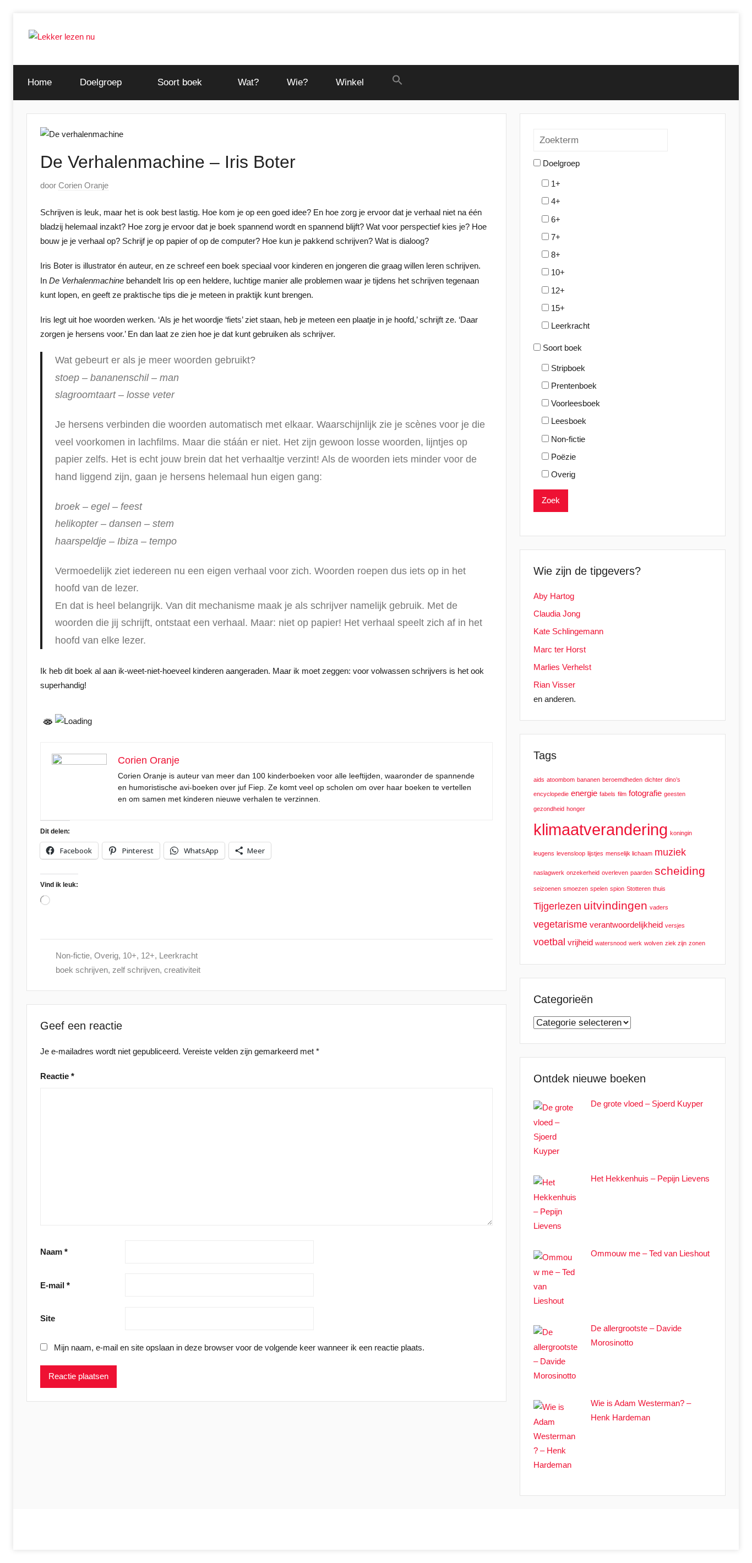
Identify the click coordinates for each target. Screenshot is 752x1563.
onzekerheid (583, 872)
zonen (697, 943)
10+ (130, 955)
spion (617, 888)
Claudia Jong (556, 613)
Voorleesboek (574, 403)
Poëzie (562, 456)
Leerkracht (178, 955)
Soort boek (179, 82)
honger (575, 808)
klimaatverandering (600, 829)
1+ (554, 183)
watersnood (610, 943)
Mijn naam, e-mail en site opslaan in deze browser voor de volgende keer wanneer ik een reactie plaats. (239, 1347)
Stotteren (638, 888)
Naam (54, 1251)
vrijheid (580, 942)
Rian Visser (554, 684)
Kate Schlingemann (568, 631)
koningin (681, 833)
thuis (659, 888)
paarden (641, 872)
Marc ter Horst (559, 649)
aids (538, 779)
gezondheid (548, 808)
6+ (554, 219)
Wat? (248, 82)
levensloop (571, 853)
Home (40, 82)
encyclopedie (551, 794)
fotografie (645, 793)
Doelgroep (101, 82)
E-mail (55, 1285)
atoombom (561, 779)
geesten (674, 794)
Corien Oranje (83, 185)
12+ (148, 955)
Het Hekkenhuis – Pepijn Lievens (650, 1178)
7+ (554, 237)
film (622, 794)
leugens (543, 853)
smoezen (575, 888)
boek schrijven (82, 969)
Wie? (297, 82)
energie (584, 793)
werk (635, 943)
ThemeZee (168, 1529)
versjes (675, 925)
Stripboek (567, 368)
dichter (654, 779)
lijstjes (595, 853)
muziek (670, 852)
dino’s (672, 779)
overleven (615, 872)
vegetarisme (560, 924)
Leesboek (567, 421)
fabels (607, 794)
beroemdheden (622, 779)
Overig (106, 955)
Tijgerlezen (557, 906)
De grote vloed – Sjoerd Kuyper (647, 1103)
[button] (397, 80)
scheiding (680, 870)
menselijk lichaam (629, 853)
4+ (554, 201)
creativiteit (182, 969)
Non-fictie (73, 955)
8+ (554, 254)
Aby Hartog (553, 596)
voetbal (549, 941)
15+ (557, 308)
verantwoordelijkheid (626, 924)
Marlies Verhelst (562, 667)
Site (47, 1318)
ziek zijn (675, 943)
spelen (599, 888)
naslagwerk (548, 872)
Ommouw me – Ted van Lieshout (650, 1253)
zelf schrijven (136, 969)
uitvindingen (615, 905)
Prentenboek (573, 385)
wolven (653, 943)
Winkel (350, 82)
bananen (588, 779)
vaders (659, 907)
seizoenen (547, 888)
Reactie (57, 1076)
